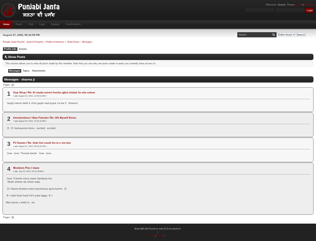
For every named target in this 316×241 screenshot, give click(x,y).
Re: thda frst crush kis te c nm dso (49, 142)
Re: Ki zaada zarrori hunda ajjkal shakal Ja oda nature (61, 92)
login (298, 4)
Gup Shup (19, 92)
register (309, 4)
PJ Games (19, 142)
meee (36, 167)
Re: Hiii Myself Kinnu (63, 117)
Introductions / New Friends (30, 117)
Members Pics (22, 167)
